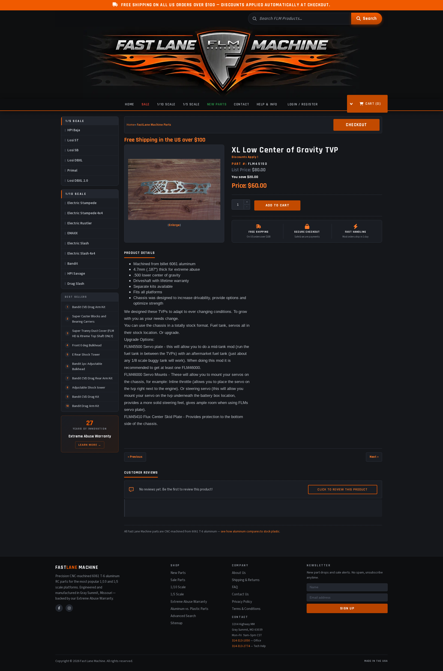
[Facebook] (59, 608)
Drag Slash (75, 283)
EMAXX (72, 233)
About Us (239, 572)
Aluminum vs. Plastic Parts (189, 608)
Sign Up (347, 608)
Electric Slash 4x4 (81, 253)
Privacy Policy (242, 601)
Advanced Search (183, 615)
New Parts (217, 104)
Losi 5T (73, 140)
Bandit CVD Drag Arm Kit (88, 307)
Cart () (373, 103)
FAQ (235, 587)
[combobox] (299, 18)
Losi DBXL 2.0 (77, 180)
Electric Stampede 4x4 (85, 213)
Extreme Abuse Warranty (189, 601)
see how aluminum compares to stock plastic (250, 531)
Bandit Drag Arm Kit (85, 406)
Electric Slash (78, 243)
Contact (241, 104)
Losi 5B (72, 150)
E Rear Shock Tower (86, 354)
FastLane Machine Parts (154, 124)
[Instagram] (69, 608)
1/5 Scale (191, 104)
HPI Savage (76, 273)
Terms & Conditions (246, 608)
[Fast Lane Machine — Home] (221, 63)
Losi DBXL (75, 160)
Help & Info (267, 104)
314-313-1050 (241, 640)
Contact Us (240, 594)
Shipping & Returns (246, 579)
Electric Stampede (81, 202)
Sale (146, 104)
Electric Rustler (79, 223)
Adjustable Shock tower (88, 387)
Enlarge (174, 225)
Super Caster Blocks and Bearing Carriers (89, 319)
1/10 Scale (166, 104)
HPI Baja (73, 130)
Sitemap (177, 623)
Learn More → (89, 445)
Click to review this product (342, 489)
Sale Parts (178, 579)
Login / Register (303, 104)
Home (129, 104)
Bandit (72, 263)
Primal (72, 170)
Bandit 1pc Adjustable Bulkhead (87, 366)
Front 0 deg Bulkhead (87, 345)
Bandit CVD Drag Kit (85, 396)
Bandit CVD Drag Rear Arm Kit (92, 378)
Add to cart (277, 205)
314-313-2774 (241, 646)
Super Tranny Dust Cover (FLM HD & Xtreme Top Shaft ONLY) (93, 333)
